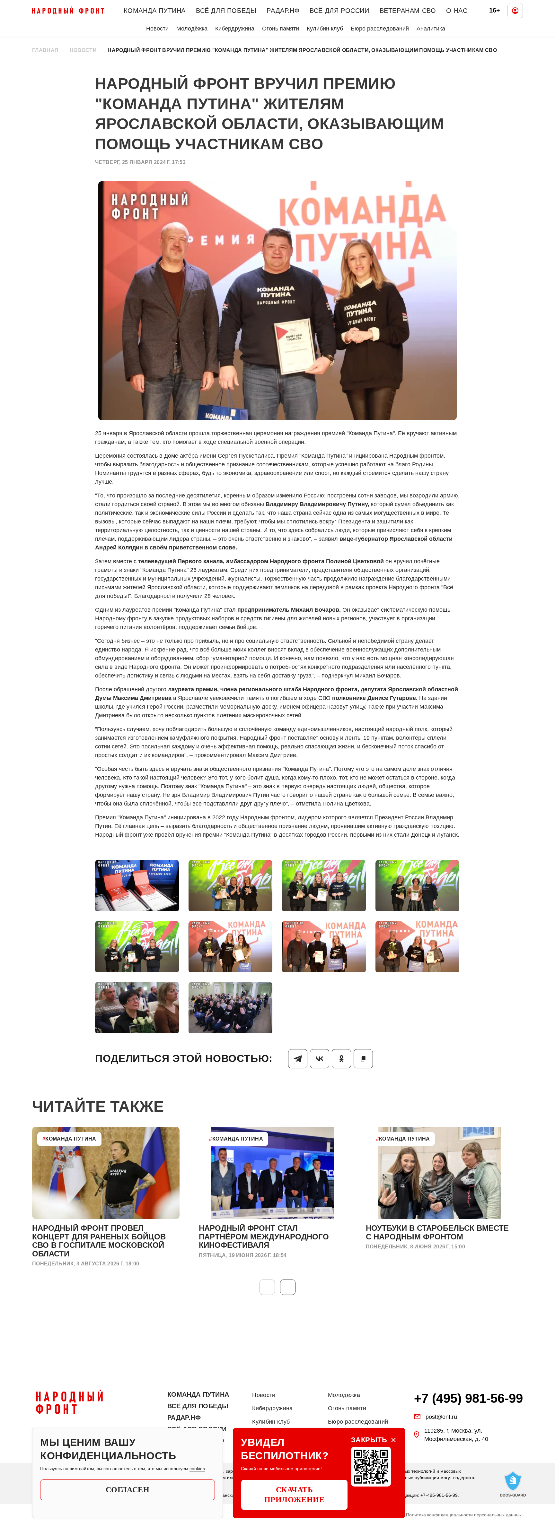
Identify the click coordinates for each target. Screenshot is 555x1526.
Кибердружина (234, 28)
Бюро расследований (380, 28)
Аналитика (431, 28)
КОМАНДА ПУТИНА (155, 10)
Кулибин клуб (325, 28)
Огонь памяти (280, 28)
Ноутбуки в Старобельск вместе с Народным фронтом (437, 1232)
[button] (287, 1287)
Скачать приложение (294, 1495)
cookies (197, 1468)
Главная (45, 50)
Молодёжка (191, 28)
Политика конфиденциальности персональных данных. (464, 1514)
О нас (456, 10)
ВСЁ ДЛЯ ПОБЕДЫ (226, 10)
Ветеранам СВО (408, 10)
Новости (157, 28)
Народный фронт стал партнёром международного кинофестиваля (264, 1236)
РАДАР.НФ (283, 10)
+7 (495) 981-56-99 (468, 1398)
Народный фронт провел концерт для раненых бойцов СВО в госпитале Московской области (99, 1241)
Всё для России (339, 10)
